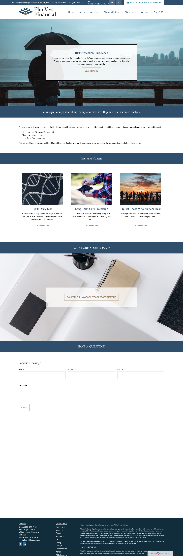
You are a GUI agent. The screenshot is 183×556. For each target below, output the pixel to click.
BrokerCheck (124, 525)
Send (24, 407)
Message (23, 385)
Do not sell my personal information (126, 543)
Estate (58, 533)
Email (70, 369)
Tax (57, 539)
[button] (71, 11)
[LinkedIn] (112, 2)
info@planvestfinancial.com (98, 3)
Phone (120, 369)
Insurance (60, 536)
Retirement (60, 527)
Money (58, 542)
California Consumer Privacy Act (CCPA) (143, 541)
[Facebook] (119, 2)
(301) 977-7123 (78, 2)
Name (21, 369)
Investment (60, 530)
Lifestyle (59, 545)
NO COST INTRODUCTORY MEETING (145, 2)
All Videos (59, 552)
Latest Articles (61, 548)
